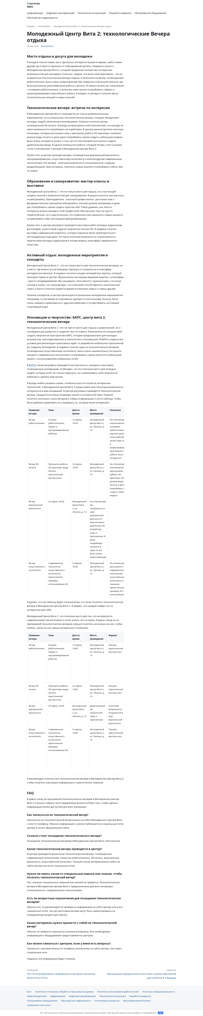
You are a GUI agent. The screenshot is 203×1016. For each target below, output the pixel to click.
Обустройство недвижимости (42, 17)
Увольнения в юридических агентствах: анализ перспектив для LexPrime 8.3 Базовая (141, 974)
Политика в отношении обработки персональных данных (64, 991)
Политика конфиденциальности (158, 991)
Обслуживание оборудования (150, 13)
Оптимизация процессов (106, 1000)
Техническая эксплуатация (92, 13)
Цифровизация (35, 13)
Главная (31, 26)
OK (160, 1013)
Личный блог (44, 26)
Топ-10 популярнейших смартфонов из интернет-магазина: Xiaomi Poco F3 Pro (61, 974)
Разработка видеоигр (120, 13)
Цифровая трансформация (60, 13)
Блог (29, 991)
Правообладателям (36, 996)
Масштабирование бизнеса (137, 1000)
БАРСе (32, 365)
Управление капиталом (39, 1005)
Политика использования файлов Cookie (118, 991)
